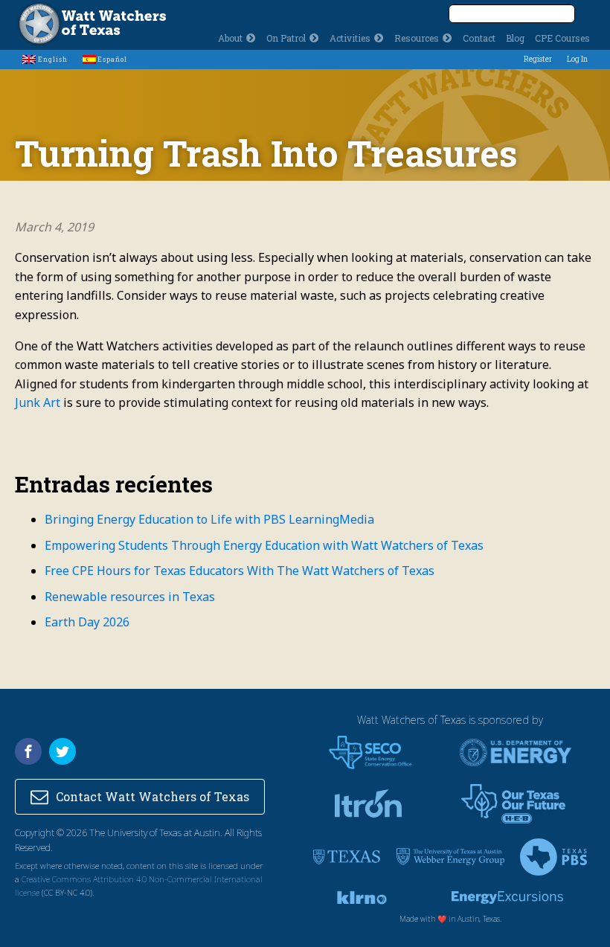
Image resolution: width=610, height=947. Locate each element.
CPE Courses (562, 38)
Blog (515, 38)
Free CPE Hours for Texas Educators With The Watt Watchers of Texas (239, 570)
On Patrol (286, 38)
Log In (577, 59)
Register (538, 59)
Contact (479, 38)
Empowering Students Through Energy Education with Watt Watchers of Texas (264, 545)
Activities (350, 38)
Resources (416, 38)
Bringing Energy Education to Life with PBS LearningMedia (211, 519)
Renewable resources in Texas (130, 596)
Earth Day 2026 (87, 622)
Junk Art (37, 402)
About (230, 38)
